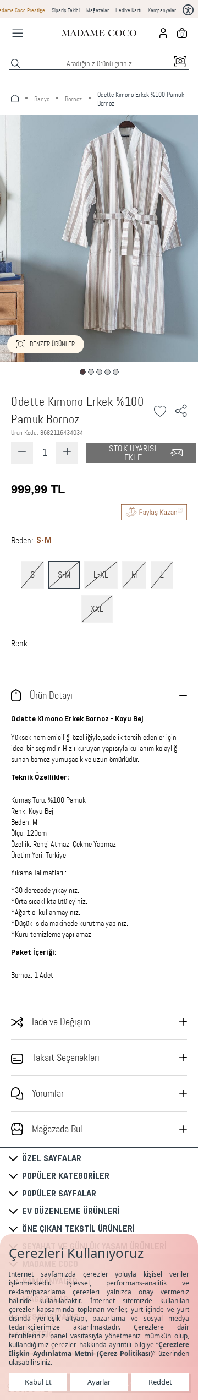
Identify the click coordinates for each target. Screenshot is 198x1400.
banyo (42, 99)
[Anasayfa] (99, 33)
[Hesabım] (163, 33)
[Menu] (17, 33)
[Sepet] (182, 33)
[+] (67, 453)
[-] (22, 453)
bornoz (73, 99)
